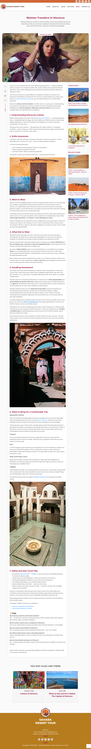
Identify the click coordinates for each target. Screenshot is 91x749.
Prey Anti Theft (24, 574)
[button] (5, 86)
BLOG (78, 6)
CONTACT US (86, 6)
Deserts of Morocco (40, 477)
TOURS (63, 6)
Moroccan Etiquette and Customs (23, 606)
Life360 (33, 574)
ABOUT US (55, 6)
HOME (48, 6)
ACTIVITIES (70, 6)
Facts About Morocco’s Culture (22, 608)
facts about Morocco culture (23, 99)
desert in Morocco (41, 420)
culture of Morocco (44, 118)
